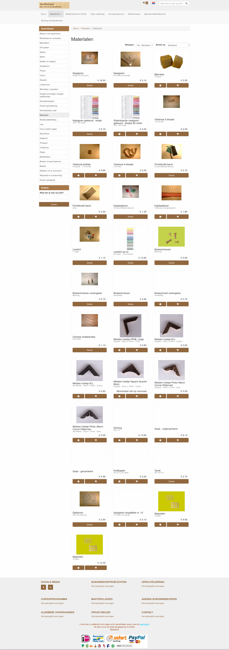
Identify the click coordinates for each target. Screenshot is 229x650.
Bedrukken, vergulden (49, 89)
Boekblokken (45, 156)
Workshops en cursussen (50, 38)
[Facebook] (43, 587)
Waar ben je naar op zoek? (52, 192)
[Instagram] (50, 587)
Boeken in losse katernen (50, 161)
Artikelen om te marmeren (51, 170)
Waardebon (44, 42)
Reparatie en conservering (51, 175)
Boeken (43, 166)
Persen (43, 70)
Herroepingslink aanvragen (102, 586)
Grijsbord (43, 138)
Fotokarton (44, 147)
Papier (42, 152)
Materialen (44, 115)
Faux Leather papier (48, 129)
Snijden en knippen (48, 61)
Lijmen (42, 75)
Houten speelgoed (47, 180)
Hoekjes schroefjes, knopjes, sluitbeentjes (52, 95)
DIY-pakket (44, 47)
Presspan (44, 143)
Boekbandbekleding (48, 119)
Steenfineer (44, 133)
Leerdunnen (45, 84)
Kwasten (43, 80)
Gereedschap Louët (48, 110)
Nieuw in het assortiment (50, 33)
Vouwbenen (45, 66)
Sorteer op (160, 44)
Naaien (43, 52)
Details (90, 85)
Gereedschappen (47, 101)
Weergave (129, 44)
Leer (42, 124)
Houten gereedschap (48, 105)
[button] (153, 2)
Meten (42, 56)
